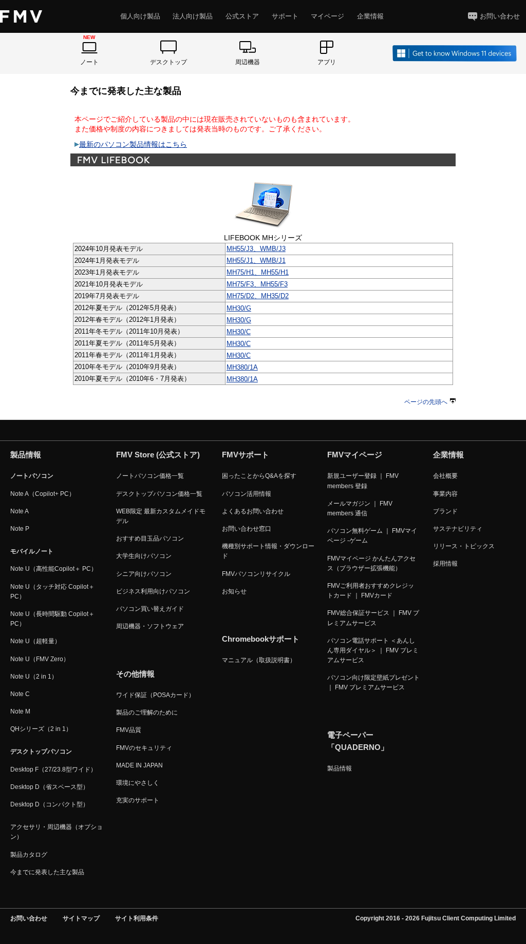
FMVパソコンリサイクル (256, 573)
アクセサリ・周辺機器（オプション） (56, 831)
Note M (20, 711)
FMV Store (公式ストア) (158, 454)
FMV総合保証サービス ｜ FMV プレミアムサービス (373, 617)
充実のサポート (137, 800)
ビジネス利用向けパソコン (153, 591)
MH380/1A (242, 367)
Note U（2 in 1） (34, 676)
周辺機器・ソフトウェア (150, 626)
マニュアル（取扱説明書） (259, 660)
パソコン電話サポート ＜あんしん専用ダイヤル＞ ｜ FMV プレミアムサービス (373, 650)
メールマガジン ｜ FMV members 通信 (359, 508)
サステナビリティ (457, 528)
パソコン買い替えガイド (150, 608)
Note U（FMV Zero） (39, 659)
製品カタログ (28, 854)
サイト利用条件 (136, 918)
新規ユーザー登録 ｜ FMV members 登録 (363, 480)
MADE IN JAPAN (139, 765)
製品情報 (339, 768)
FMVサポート (245, 454)
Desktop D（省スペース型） (49, 787)
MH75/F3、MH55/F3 (257, 284)
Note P (19, 528)
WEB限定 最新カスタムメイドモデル (160, 516)
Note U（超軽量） (35, 641)
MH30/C (239, 332)
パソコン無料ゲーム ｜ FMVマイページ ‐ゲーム (372, 535)
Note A (19, 511)
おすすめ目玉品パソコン (150, 538)
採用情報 (445, 563)
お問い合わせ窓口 (246, 528)
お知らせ (234, 591)
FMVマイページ (354, 454)
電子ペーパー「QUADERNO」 (357, 741)
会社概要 (445, 475)
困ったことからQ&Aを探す (259, 475)
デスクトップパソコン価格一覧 (159, 493)
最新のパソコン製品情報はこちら (133, 144)
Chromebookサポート (260, 638)
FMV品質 (128, 730)
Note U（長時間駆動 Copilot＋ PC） (52, 618)
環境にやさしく (137, 782)
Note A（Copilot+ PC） (42, 493)
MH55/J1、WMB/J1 (256, 260)
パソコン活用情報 (246, 493)
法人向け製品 (193, 16)
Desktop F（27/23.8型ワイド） (53, 769)
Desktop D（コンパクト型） (49, 804)
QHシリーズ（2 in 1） (41, 729)
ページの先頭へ (425, 402)
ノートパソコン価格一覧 (150, 475)
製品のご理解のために (147, 712)
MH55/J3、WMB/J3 (256, 249)
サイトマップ (81, 918)
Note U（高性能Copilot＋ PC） (53, 568)
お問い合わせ (500, 16)
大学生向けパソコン (144, 556)
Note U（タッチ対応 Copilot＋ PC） (52, 591)
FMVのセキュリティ (144, 748)
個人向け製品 (140, 16)
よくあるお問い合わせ (253, 511)
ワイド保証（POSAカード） (155, 695)
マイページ (327, 16)
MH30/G (239, 308)
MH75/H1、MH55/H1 (258, 272)
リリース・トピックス (464, 546)
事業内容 (445, 493)
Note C (20, 694)
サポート (285, 16)
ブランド (445, 511)
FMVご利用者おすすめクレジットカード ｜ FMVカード (370, 590)
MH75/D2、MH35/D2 (258, 296)
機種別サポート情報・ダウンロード (268, 551)
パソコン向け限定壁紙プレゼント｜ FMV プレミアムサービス (373, 682)
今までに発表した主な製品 (47, 872)
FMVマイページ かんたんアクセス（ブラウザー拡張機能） (371, 563)
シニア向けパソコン (144, 573)
